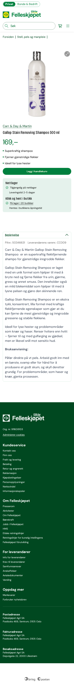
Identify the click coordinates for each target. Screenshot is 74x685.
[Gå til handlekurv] (60, 25)
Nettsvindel (9, 486)
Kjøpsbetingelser (12, 477)
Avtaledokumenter (13, 575)
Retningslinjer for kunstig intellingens (23, 537)
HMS (5, 528)
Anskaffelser (10, 570)
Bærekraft (8, 519)
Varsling (7, 579)
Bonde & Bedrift (27, 4)
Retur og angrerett (13, 468)
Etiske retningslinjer (13, 533)
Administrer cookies (14, 434)
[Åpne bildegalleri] (67, 54)
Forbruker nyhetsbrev (15, 599)
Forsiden (8, 37)
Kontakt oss (9, 450)
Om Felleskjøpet (11, 515)
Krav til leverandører (14, 561)
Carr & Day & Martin (17, 126)
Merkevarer (9, 595)
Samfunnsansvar (12, 566)
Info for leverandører (14, 557)
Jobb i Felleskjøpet (13, 524)
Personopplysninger (14, 482)
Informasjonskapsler (14, 491)
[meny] (67, 25)
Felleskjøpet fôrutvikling (16, 542)
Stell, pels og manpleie (31, 37)
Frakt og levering (12, 459)
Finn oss (7, 455)
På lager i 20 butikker (21, 203)
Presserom (8, 506)
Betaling (7, 464)
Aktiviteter (8, 510)
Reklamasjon (10, 473)
